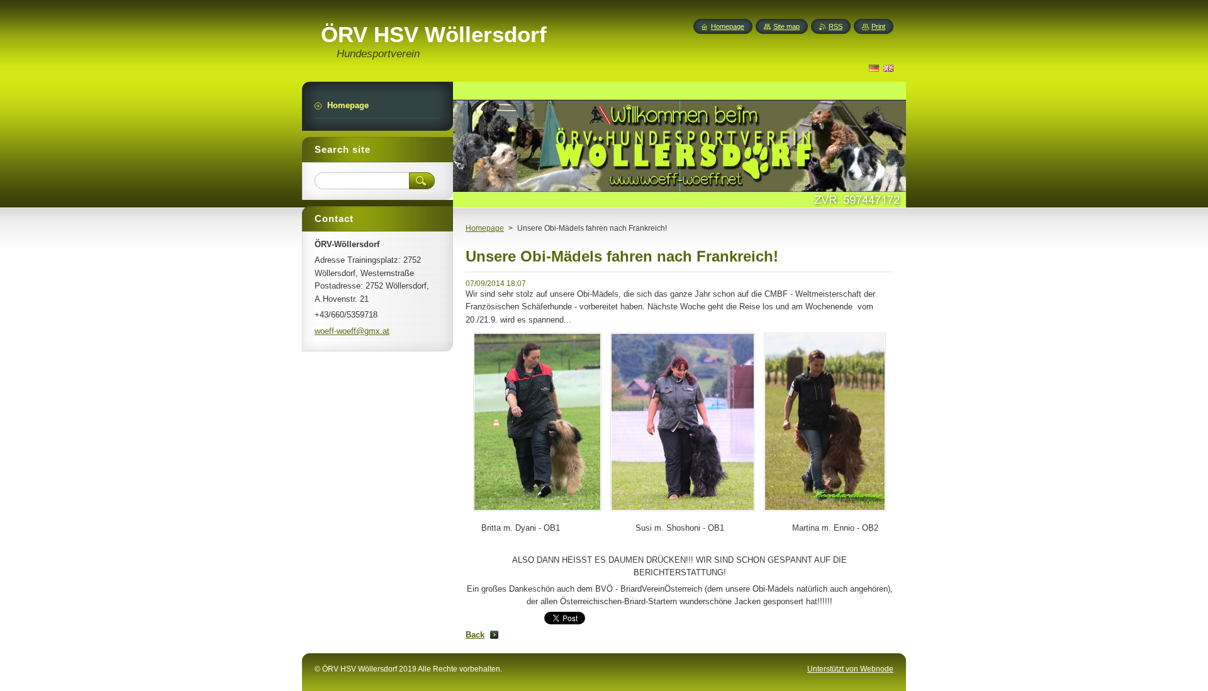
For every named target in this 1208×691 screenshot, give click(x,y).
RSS (835, 26)
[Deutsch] (874, 68)
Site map (786, 26)
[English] (888, 68)
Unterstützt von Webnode (850, 669)
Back (475, 634)
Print (878, 26)
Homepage (485, 228)
